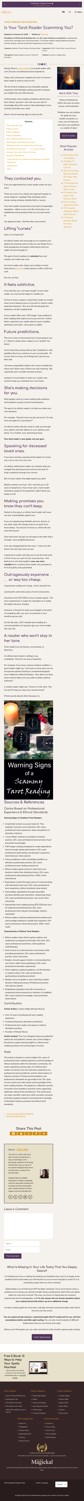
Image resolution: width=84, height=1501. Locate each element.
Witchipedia (23, 1435)
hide (33, 121)
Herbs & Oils (63, 1421)
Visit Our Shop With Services (15, 1404)
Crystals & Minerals (39, 1421)
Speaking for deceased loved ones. (20, 142)
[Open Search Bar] (70, 12)
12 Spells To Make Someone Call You (70, 164)
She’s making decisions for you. (19, 139)
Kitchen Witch (64, 1407)
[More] (43, 1133)
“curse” (20, 268)
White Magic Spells (39, 1404)
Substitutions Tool (12, 1407)
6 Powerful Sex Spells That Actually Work (70, 195)
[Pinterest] (36, 1133)
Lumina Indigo (23, 68)
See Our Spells (68, 135)
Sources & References (15, 155)
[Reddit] (21, 1133)
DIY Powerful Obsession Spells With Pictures (71, 211)
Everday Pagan (64, 1404)
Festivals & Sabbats (39, 1411)
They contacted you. (14, 125)
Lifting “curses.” (12, 129)
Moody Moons (24, 1438)
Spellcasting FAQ (25, 1442)
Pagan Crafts (63, 1411)
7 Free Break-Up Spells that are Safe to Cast (71, 186)
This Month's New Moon (14, 1414)
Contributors (12, 165)
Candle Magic (37, 1418)
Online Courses (24, 1449)
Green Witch (63, 1414)
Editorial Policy (51, 1445)
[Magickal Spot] (6, 12)
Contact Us (42, 6)
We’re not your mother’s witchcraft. (20, 1114)
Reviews (22, 1445)
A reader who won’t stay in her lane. (21, 152)
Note (9, 169)
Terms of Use (50, 1438)
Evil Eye (62, 1418)
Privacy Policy (50, 1435)
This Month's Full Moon (14, 1411)
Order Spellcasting (42, 1345)
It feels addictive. (13, 132)
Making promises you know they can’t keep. (24, 145)
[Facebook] (13, 1133)
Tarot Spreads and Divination (20, 22)
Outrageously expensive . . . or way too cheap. (25, 149)
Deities (35, 1407)
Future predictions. (14, 135)
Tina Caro (44, 34)
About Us (22, 1431)
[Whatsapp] (28, 1133)
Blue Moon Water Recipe (16, 1116)
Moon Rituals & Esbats (40, 1414)
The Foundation (51, 1442)
